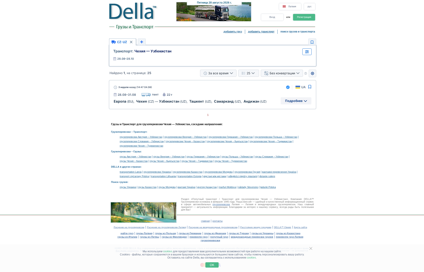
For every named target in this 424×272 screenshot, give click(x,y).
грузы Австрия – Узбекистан (135, 156)
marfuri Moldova (227, 187)
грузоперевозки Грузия (247, 171)
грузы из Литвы (149, 237)
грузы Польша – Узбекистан (237, 156)
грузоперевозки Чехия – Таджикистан (271, 141)
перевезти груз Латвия (289, 237)
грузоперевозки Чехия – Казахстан (185, 141)
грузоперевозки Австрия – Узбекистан (141, 137)
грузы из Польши (165, 233)
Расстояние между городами (255, 227)
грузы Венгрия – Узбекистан (169, 156)
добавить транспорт (261, 31)
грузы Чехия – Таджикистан (197, 161)
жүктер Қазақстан (207, 187)
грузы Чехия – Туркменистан (231, 161)
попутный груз (219, 237)
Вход (272, 17)
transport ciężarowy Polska (134, 176)
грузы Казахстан (147, 187)
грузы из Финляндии (174, 237)
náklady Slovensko (248, 187)
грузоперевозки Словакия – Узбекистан (142, 141)
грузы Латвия (144, 233)
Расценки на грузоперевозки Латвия (166, 227)
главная (205, 221)
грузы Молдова (167, 187)
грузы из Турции (239, 233)
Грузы (137, 151)
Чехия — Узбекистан (142, 51)
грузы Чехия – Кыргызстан (165, 161)
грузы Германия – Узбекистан (203, 156)
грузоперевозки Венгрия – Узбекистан (185, 137)
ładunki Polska (268, 187)
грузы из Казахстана (288, 233)
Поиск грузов (119, 182)
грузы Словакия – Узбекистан (271, 156)
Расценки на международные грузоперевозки (213, 227)
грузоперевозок (221, 204)
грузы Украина (128, 187)
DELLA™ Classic (282, 227)
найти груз (127, 233)
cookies (167, 251)
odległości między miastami (242, 176)
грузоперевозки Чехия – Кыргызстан (227, 141)
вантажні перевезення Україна (279, 171)
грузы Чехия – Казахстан (134, 161)
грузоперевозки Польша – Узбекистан (276, 137)
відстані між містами (214, 176)
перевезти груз (198, 237)
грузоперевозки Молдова (218, 171)
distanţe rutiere (267, 176)
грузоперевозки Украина (157, 171)
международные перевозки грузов (252, 237)
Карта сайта (300, 227)
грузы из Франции (215, 233)
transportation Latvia (131, 171)
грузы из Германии (190, 233)
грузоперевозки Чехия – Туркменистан (141, 145)
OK (212, 265)
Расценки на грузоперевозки (129, 227)
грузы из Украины (262, 233)
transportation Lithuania (163, 176)
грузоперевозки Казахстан (188, 171)
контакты (217, 221)
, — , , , (190, 101)
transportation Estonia (189, 176)
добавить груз (232, 31)
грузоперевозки (210, 240)
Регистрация (304, 17)
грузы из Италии (127, 237)
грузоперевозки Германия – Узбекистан (231, 137)
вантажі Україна (186, 187)
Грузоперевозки (121, 131)
